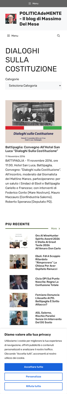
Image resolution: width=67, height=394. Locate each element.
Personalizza (33, 376)
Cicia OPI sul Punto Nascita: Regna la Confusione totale (47, 282)
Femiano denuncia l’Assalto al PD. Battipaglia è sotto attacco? (47, 299)
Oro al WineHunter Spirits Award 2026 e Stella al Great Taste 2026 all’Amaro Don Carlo (48, 242)
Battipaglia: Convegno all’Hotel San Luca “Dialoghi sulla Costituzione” (32, 149)
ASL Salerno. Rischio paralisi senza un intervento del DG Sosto (48, 317)
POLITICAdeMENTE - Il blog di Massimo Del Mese (40, 19)
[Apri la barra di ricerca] (58, 35)
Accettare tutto (33, 366)
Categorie (12, 79)
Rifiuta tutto (33, 386)
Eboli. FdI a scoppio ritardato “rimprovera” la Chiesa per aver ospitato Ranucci (47, 263)
